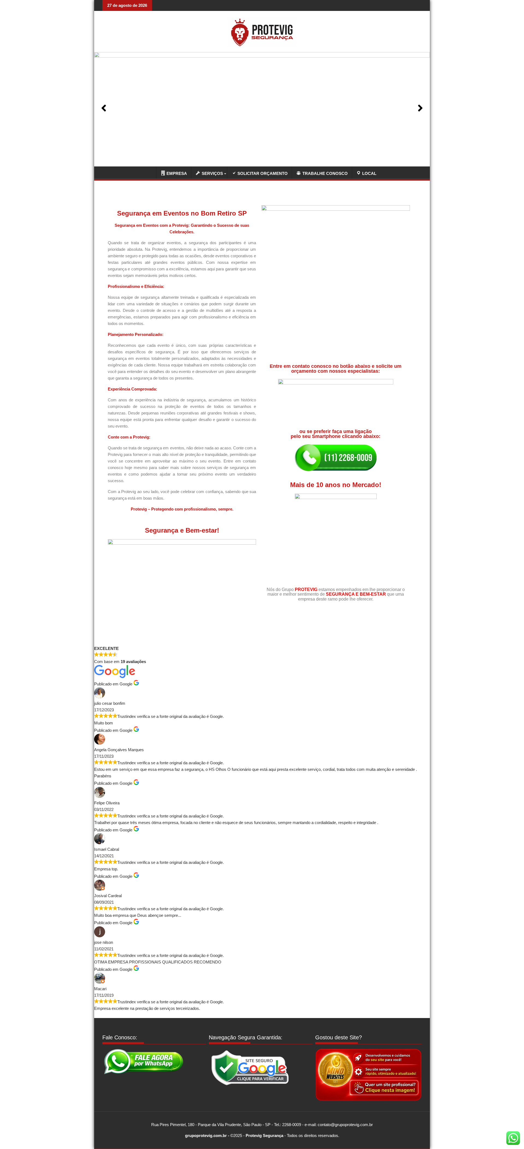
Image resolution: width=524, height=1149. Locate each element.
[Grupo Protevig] (149, 172)
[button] (103, 108)
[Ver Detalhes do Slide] (262, 108)
